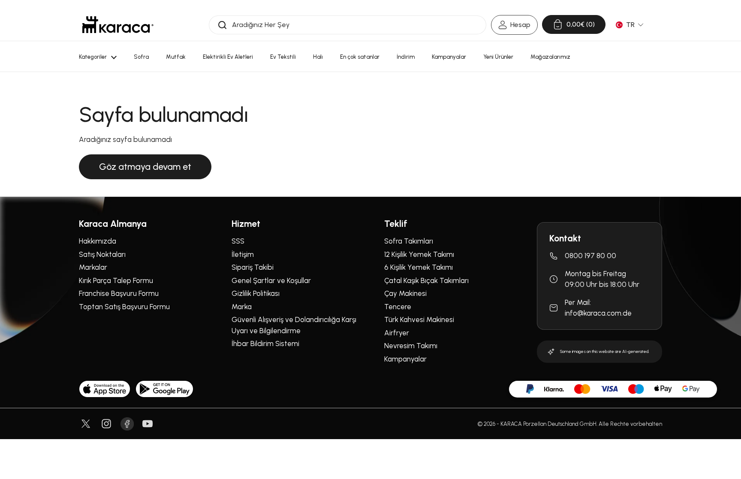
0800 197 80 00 (590, 255)
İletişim (243, 254)
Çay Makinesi (405, 293)
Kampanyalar (405, 359)
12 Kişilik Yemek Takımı (419, 254)
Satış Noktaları (102, 254)
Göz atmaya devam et (145, 166)
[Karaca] (118, 24)
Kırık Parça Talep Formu (116, 280)
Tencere (397, 306)
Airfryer (396, 332)
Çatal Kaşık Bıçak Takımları (426, 280)
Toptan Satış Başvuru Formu (124, 306)
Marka (242, 306)
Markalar (93, 267)
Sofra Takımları (408, 241)
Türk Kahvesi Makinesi (419, 319)
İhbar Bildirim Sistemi (265, 343)
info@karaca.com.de (598, 313)
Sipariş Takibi (253, 267)
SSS (238, 241)
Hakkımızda (97, 241)
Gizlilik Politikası (256, 293)
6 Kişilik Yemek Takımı (418, 267)
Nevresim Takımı (410, 345)
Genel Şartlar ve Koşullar (271, 280)
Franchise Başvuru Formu (119, 293)
